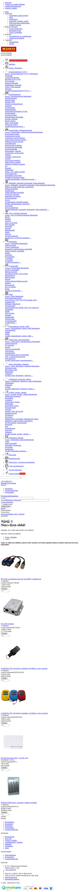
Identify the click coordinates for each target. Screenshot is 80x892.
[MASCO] (8, 51)
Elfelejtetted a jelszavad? (13, 500)
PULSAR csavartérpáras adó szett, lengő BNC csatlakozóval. (21, 579)
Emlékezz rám (7, 504)
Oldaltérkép (9, 846)
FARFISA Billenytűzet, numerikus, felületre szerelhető (19, 803)
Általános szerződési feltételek (15, 4)
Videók (11, 44)
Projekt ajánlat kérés (15, 29)
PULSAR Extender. (7, 624)
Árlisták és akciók (15, 25)
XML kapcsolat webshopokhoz (19, 23)
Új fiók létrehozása (7, 502)
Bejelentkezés (5, 496)
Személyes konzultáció (16, 38)
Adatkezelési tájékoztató (13, 6)
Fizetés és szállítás (11, 8)
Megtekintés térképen (12, 879)
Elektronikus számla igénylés (18, 15)
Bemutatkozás (13, 42)
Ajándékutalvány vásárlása (14, 842)
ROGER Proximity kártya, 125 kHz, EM (14, 758)
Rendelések (9, 489)
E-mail (3, 498)
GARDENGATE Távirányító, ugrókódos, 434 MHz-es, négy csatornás (24, 713)
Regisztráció (14, 496)
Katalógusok (13, 19)
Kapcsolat (8, 2)
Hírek (7, 12)
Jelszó (3, 500)
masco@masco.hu (11, 877)
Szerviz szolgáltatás (15, 32)
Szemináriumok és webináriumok (20, 36)
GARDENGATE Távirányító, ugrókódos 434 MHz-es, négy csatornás (24, 668)
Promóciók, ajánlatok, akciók (18, 21)
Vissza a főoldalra (11, 537)
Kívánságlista (9, 492)
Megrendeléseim (10, 855)
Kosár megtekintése (7, 514)
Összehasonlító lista (11, 490)
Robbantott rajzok (15, 31)
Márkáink (8, 844)
